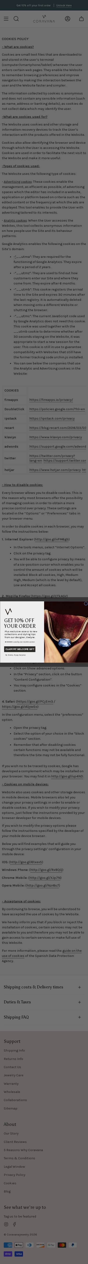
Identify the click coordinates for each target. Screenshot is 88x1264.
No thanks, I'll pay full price (15, 655)
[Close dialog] (85, 603)
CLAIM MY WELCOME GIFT (19, 649)
